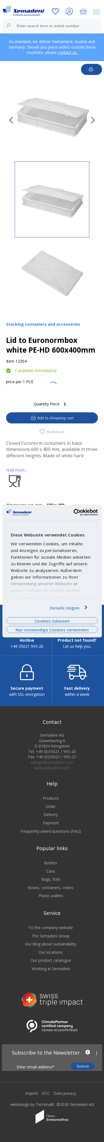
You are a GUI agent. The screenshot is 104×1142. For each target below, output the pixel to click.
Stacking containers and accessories (43, 324)
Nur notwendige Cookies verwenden (52, 630)
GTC (46, 1093)
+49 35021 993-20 (27, 646)
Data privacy (65, 1093)
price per (14, 381)
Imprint (31, 1093)
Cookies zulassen (52, 620)
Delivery (51, 814)
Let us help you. (77, 646)
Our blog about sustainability (50, 944)
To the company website (50, 927)
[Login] (69, 12)
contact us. (68, 52)
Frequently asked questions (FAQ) (51, 831)
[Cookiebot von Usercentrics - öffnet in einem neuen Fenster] (74, 512)
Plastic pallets (51, 895)
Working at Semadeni (51, 968)
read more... (16, 470)
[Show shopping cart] (83, 12)
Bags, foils (50, 879)
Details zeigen (64, 607)
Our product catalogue (51, 960)
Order (50, 806)
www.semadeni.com (52, 767)
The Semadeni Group (51, 935)
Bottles (50, 862)
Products (51, 798)
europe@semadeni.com (52, 762)
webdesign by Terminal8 (32, 1104)
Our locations (51, 952)
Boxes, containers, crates (50, 887)
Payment (51, 822)
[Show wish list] (55, 12)
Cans (50, 871)
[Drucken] (91, 69)
